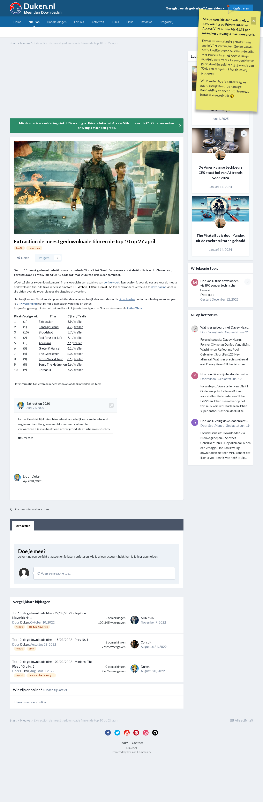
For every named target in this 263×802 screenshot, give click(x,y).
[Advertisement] (84, 84)
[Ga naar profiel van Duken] (17, 477)
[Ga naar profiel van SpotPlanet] (194, 422)
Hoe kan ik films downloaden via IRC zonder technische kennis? (219, 285)
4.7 (69, 327)
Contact (137, 743)
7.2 (69, 370)
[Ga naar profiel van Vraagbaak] (194, 328)
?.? (69, 343)
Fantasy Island (49, 327)
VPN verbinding (27, 303)
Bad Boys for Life (50, 337)
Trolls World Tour (51, 359)
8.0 (69, 354)
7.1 (69, 337)
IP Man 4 (45, 370)
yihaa (212, 379)
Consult (146, 642)
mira (211, 294)
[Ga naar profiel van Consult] (134, 644)
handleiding (209, 90)
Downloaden (127, 299)
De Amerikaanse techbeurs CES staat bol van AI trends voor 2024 (220, 172)
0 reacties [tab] (23, 526)
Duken (36, 476)
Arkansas (45, 343)
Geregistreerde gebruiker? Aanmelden (194, 8)
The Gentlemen (49, 354)
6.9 (69, 321)
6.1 (69, 348)
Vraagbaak (215, 332)
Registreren (241, 8)
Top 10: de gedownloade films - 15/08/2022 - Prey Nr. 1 (50, 639)
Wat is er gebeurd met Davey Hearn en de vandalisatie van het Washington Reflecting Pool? (224, 327)
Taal (123, 743)
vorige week (111, 282)
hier (139, 556)
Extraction (46, 321)
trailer (78, 321)
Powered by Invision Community (131, 752)
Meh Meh (147, 618)
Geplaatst (237, 332)
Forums (79, 22)
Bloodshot (46, 332)
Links (129, 22)
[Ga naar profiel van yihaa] (194, 375)
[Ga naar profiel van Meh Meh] (134, 620)
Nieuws (34, 22)
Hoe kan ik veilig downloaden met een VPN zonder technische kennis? (224, 421)
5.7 (69, 332)
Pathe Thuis (135, 308)
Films (115, 22)
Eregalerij (166, 22)
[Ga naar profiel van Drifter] (220, 155)
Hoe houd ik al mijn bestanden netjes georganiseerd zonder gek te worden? (224, 374)
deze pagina (158, 287)
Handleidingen (57, 22)
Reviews (146, 22)
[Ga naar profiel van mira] (194, 282)
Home (17, 22)
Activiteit (97, 22)
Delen (24, 258)
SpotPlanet (216, 425)
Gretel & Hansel (49, 348)
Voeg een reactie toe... (55, 573)
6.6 (69, 364)
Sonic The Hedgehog (53, 364)
